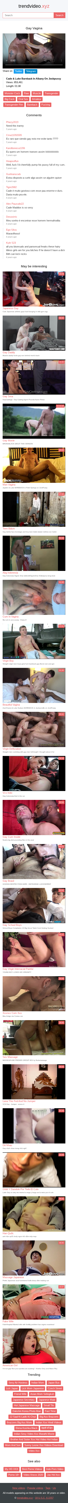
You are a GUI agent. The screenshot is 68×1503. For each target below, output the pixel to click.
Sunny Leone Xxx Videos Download (43, 1445)
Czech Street (55, 1388)
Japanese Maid (47, 1399)
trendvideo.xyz (25, 1497)
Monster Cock (12, 93)
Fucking (45, 104)
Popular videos (35, 1488)
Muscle (37, 93)
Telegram (31, 71)
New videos (18, 1488)
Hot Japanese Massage (27, 1405)
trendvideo (34, 6)
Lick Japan (12, 1388)
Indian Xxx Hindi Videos (48, 1422)
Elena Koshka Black (26, 1428)
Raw (26, 93)
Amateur (36, 99)
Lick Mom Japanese (33, 1388)
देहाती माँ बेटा (46, 1428)
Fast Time (50, 1411)
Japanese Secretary (24, 1399)
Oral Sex (23, 99)
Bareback (32, 104)
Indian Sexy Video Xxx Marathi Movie (34, 1433)
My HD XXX (11, 1469)
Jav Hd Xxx (53, 1474)
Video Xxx (34, 1450)
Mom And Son (12, 1445)
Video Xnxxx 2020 (33, 1474)
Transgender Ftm (14, 104)
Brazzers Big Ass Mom (19, 1422)
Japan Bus (54, 1382)
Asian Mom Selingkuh (42, 1394)
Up (54, 1488)
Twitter (18, 71)
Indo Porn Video (54, 1469)
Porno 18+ (13, 1474)
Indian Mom (37, 1382)
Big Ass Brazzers (49, 1416)
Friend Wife (20, 1394)
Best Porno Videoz (32, 1469)
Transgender (51, 93)
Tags (48, 1488)
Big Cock (10, 99)
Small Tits (49, 1405)
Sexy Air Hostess (18, 1382)
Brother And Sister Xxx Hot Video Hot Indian (34, 1439)
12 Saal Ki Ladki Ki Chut (23, 1416)
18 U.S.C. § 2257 (44, 1497)
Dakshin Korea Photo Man (27, 1411)
